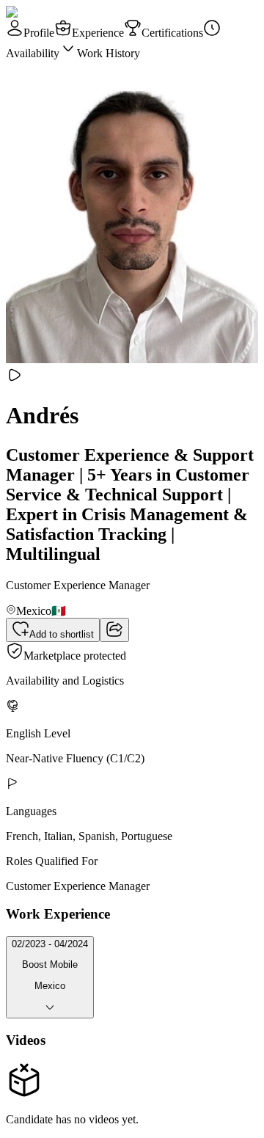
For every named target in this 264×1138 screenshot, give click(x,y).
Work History (108, 53)
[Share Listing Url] (114, 630)
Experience (98, 32)
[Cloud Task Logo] (52, 12)
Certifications (172, 32)
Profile (38, 32)
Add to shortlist (61, 634)
